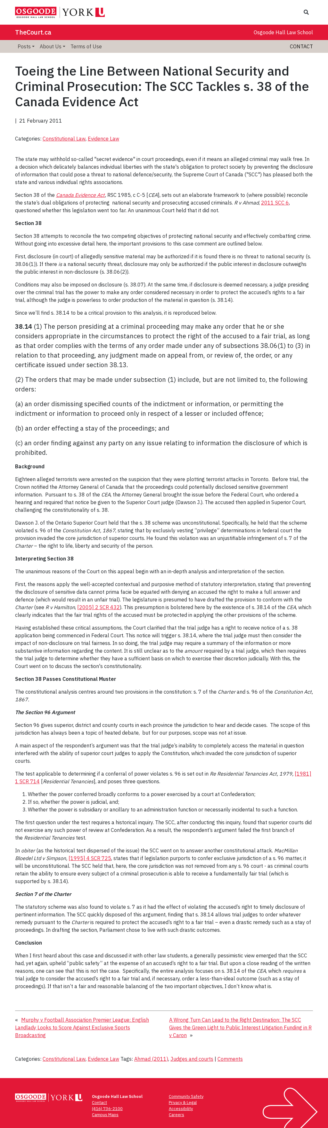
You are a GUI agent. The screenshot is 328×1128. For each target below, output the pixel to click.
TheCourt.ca (33, 32)
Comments (230, 1059)
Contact (301, 46)
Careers (176, 1114)
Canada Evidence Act (80, 195)
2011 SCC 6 (275, 202)
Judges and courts (191, 1059)
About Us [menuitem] (51, 46)
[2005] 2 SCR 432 (98, 607)
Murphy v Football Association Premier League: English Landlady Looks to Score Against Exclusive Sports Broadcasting (82, 1027)
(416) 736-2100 (107, 1108)
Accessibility (181, 1108)
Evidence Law (103, 138)
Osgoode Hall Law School (283, 32)
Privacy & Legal (183, 1102)
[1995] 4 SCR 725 (90, 858)
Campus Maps (105, 1114)
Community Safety (186, 1096)
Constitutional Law (64, 138)
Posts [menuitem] (24, 46)
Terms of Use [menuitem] (86, 46)
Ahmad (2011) (151, 1059)
